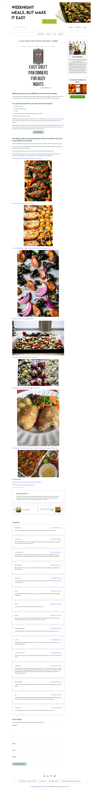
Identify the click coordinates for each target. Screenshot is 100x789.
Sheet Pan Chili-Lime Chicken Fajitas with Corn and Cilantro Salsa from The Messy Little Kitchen (34, 448)
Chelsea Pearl (18, 578)
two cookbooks (80, 64)
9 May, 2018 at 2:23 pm (56, 591)
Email (13, 750)
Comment (15, 725)
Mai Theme (67, 786)
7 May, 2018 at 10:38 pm (56, 681)
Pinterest (14, 122)
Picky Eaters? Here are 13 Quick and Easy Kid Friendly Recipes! (26, 482)
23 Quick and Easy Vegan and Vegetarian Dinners (23, 484)
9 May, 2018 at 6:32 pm (56, 578)
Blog (18, 487)
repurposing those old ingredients (28, 151)
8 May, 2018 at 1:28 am (56, 652)
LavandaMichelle (19, 552)
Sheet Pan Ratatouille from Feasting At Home (22, 318)
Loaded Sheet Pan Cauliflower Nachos (53, 127)
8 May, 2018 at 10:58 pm (56, 604)
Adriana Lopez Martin (20, 652)
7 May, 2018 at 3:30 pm (56, 694)
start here (49, 21)
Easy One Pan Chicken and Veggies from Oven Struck (24, 357)
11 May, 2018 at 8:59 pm (56, 552)
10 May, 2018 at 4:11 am (56, 565)
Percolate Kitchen (19, 27)
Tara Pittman (18, 707)
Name (14, 743)
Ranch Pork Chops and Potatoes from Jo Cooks (23, 203)
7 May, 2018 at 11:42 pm (56, 665)
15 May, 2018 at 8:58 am (56, 539)
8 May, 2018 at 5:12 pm (56, 639)
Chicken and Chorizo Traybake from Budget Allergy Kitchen (26, 387)
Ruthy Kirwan (18, 527)
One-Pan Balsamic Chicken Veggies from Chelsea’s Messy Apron (27, 158)
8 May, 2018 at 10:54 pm (56, 615)
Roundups (22, 487)
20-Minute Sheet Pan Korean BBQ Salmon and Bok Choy (48, 118)
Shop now (38, 132)
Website (14, 756)
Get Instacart (77, 97)
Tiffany (16, 591)
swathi (16, 639)
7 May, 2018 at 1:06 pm (56, 707)
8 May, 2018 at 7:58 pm (56, 628)
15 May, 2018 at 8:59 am (56, 527)
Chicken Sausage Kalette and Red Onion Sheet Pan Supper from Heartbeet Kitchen (31, 248)
